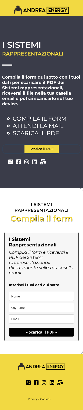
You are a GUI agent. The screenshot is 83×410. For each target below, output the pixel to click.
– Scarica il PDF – (41, 332)
